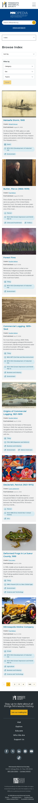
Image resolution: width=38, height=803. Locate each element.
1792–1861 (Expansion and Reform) (18, 442)
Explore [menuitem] (19, 726)
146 (30, 684)
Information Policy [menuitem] (17, 797)
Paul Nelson (12, 193)
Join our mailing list (19, 712)
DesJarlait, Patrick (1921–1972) (18, 485)
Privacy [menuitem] (7, 797)
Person (9, 213)
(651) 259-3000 (13, 771)
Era (6, 71)
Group (9, 651)
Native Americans (26, 450)
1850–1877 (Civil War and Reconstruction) (20, 357)
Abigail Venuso (13, 124)
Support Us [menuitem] (19, 739)
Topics (7, 77)
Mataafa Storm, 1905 (14, 120)
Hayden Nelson (13, 261)
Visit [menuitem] (19, 722)
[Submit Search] (34, 22)
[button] (34, 5)
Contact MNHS (25, 771)
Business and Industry (14, 372)
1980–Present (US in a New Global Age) (20, 584)
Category (8, 66)
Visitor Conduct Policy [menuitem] (13, 799)
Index (6, 38)
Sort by (6, 54)
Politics (29, 222)
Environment (11, 154)
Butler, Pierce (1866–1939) (16, 189)
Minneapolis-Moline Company (18, 627)
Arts (8, 518)
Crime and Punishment (14, 222)
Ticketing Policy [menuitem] (28, 797)
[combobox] (19, 22)
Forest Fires (9, 257)
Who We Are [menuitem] (19, 735)
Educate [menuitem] (19, 731)
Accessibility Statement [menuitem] (27, 799)
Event (9, 144)
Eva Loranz (12, 560)
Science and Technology (15, 592)
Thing (9, 281)
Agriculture (10, 666)
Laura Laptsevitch (14, 488)
